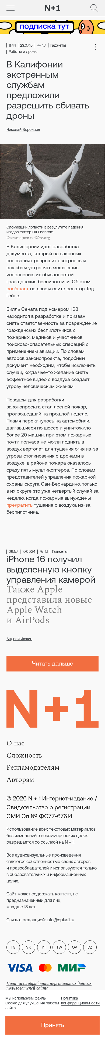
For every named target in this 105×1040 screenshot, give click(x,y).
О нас (15, 743)
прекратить (19, 505)
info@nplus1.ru (60, 919)
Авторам (20, 779)
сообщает (17, 288)
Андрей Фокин (19, 639)
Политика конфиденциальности (80, 1000)
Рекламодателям (33, 767)
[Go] (10, 8)
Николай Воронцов (23, 129)
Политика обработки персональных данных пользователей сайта (49, 985)
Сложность (24, 755)
